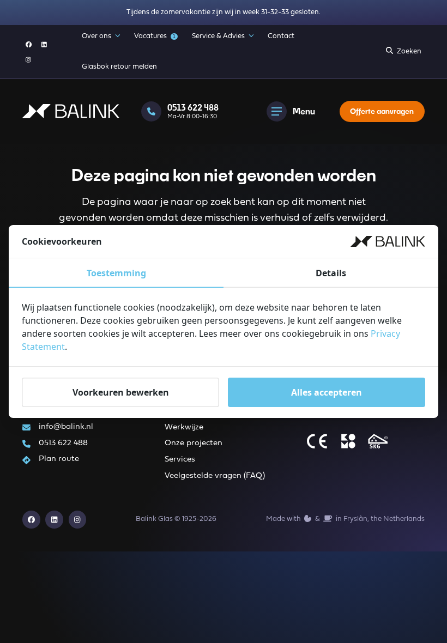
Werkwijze (184, 427)
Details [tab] (331, 273)
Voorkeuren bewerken (121, 392)
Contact (281, 36)
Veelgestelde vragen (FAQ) (215, 476)
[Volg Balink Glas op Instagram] (28, 60)
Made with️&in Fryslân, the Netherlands (345, 519)
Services (180, 460)
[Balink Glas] (70, 111)
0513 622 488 (63, 443)
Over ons (96, 36)
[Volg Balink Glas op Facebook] (28, 44)
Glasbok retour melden (119, 66)
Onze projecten (193, 443)
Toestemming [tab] (116, 273)
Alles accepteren (326, 392)
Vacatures (155, 36)
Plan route (59, 459)
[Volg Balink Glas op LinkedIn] (44, 44)
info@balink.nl (66, 427)
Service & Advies (218, 36)
